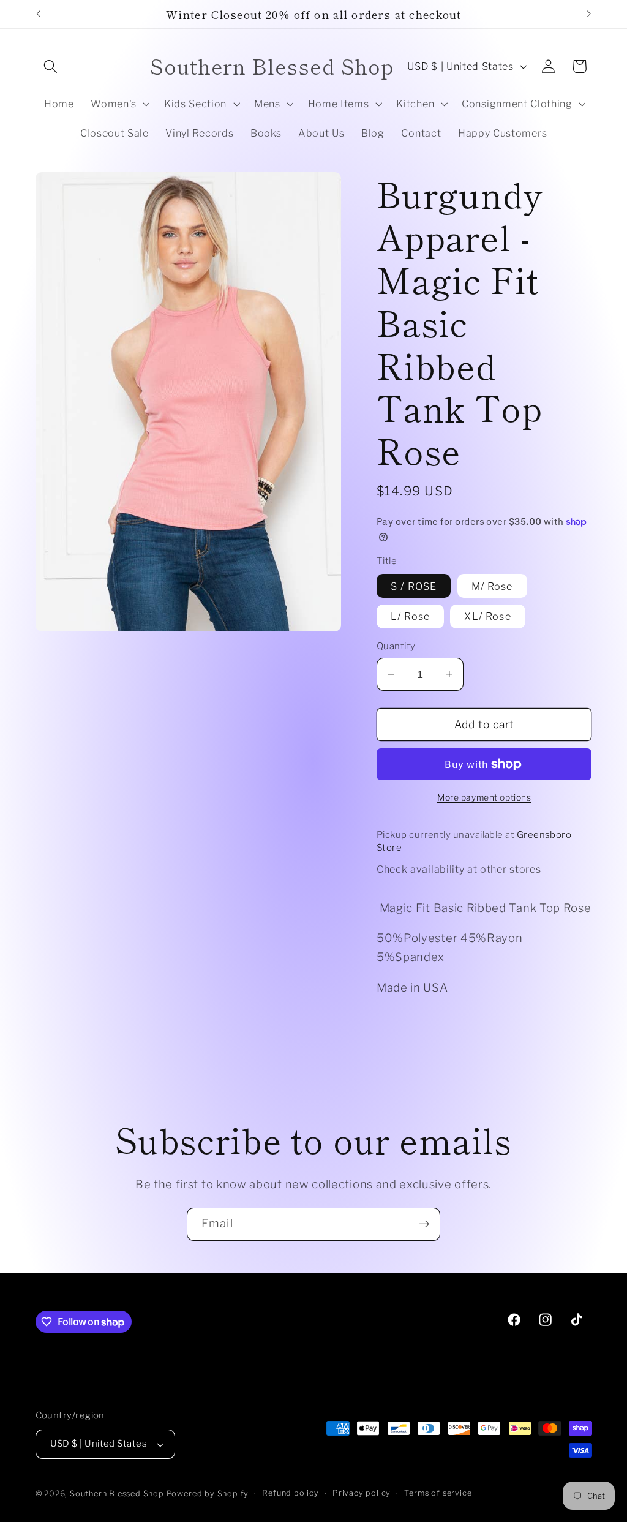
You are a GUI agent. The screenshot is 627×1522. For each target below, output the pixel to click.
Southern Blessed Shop (117, 1493)
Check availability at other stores (459, 869)
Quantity (396, 646)
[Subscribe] (424, 1224)
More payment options (484, 797)
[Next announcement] (589, 14)
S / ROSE (414, 586)
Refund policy (290, 1493)
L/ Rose (410, 616)
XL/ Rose (487, 616)
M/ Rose (492, 586)
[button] (51, 66)
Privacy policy (361, 1493)
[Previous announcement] (37, 14)
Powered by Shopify (208, 1493)
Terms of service (437, 1493)
